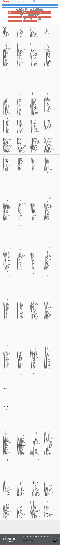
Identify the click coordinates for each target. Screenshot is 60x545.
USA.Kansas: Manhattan (33, 428)
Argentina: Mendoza (6, 505)
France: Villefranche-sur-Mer (21, 255)
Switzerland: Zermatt (47, 370)
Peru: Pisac (45, 510)
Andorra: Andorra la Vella (6, 165)
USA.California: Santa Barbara (21, 447)
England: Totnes (5, 374)
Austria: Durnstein (5, 169)
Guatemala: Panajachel (33, 138)
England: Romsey (5, 355)
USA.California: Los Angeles (20, 432)
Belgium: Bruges (5, 187)
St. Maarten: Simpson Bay (47, 148)
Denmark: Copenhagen (6, 267)
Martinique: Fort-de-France (34, 149)
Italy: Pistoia (32, 228)
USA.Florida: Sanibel (19, 487)
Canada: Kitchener (5, 418)
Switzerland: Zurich (46, 371)
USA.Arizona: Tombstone (6, 486)
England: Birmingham (6, 290)
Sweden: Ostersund (46, 350)
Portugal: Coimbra (46, 176)
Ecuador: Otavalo (32, 514)
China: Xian (4, 68)
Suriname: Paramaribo (47, 513)
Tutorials (29, 1)
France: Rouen (19, 238)
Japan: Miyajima (19, 89)
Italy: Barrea (32, 160)
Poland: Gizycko (32, 374)
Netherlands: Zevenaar (33, 351)
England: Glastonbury (6, 323)
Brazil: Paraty (18, 504)
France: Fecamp (19, 211)
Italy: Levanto (32, 197)
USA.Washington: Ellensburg (48, 479)
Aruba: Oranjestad (5, 140)
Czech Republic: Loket (6, 255)
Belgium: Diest (5, 189)
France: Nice (18, 230)
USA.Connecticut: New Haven (21, 471)
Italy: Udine (32, 265)
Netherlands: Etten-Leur (33, 332)
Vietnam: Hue (46, 105)
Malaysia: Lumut (32, 70)
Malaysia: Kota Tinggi (33, 62)
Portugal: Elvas (46, 178)
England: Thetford (5, 373)
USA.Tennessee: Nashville (47, 447)
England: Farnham (5, 322)
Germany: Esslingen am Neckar (21, 286)
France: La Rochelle (19, 215)
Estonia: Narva (19, 166)
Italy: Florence (32, 188)
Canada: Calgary (5, 409)
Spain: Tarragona (46, 334)
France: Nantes (19, 228)
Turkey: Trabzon (46, 395)
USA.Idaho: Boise (32, 411)
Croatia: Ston (5, 236)
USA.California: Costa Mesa (20, 415)
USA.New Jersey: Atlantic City (34, 476)
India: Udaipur (5, 103)
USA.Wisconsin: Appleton (47, 486)
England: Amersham (6, 284)
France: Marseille (19, 220)
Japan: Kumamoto (19, 84)
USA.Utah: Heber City (47, 459)
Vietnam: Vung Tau (46, 111)
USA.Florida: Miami (19, 480)
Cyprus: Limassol (5, 243)
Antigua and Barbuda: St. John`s (7, 139)
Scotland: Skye (46, 237)
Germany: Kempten (19, 296)
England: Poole (5, 348)
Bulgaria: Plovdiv (5, 212)
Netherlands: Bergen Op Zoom (34, 325)
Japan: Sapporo (19, 106)
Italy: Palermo (32, 220)
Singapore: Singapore (47, 51)
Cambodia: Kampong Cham (7, 46)
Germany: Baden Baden (20, 271)
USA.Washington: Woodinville (48, 484)
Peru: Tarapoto (46, 511)
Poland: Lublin (32, 379)
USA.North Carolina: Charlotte (34, 495)
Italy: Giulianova (32, 189)
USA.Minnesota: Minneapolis (34, 457)
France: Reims (19, 235)
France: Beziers (19, 187)
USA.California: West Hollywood (21, 456)
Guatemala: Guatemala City (20, 152)
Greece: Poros (19, 343)
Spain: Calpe (45, 272)
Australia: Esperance (19, 122)
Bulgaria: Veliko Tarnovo (6, 215)
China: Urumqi (5, 67)
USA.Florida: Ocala (19, 483)
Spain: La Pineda (46, 290)
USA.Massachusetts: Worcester (34, 446)
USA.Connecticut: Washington (21, 472)
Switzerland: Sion (46, 366)
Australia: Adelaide (5, 121)
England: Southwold (6, 364)
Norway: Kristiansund (33, 360)
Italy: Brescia (32, 167)
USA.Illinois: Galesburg (33, 416)
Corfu (7, 530)
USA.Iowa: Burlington (33, 423)
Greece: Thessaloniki (19, 347)
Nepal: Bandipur (32, 86)
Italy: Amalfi (18, 382)
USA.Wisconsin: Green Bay (47, 487)
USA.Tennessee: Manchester (48, 445)
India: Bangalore (5, 77)
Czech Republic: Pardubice (6, 258)
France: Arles (18, 181)
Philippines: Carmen (33, 104)
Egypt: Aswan (5, 30)
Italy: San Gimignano (33, 240)
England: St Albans (5, 366)
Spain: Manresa (46, 301)
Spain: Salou (45, 321)
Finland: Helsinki (19, 171)
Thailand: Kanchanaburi (47, 87)
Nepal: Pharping (32, 92)
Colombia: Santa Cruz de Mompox (35, 510)
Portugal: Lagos (46, 187)
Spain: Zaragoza (46, 345)
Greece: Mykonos (19, 336)
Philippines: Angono (33, 99)
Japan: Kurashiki (19, 85)
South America (11, 16)
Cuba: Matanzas (19, 139)
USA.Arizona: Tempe (6, 485)
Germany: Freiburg (19, 287)
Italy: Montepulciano (33, 212)
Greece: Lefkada (19, 335)
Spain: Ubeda (46, 339)
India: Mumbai (5, 94)
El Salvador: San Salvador (20, 147)
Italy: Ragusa (32, 232)
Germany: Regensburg (20, 313)
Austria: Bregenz (5, 168)
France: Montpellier (19, 225)
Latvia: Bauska (32, 277)
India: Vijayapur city (6, 105)
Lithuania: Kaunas (32, 295)
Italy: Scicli (31, 247)
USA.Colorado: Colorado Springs (21, 461)
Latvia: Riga (32, 288)
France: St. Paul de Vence (20, 243)
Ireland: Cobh (18, 361)
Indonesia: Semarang (19, 52)
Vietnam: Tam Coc (46, 109)
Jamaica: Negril (32, 148)
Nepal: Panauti (32, 90)
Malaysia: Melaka (32, 71)
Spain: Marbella (46, 302)
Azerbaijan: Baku (5, 181)
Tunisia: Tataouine (46, 29)
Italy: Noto (31, 214)
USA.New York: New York (33, 487)
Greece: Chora (19, 328)
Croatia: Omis (5, 225)
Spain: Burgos (46, 268)
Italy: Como (32, 181)
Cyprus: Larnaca (5, 242)
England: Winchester (19, 158)
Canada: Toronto (5, 431)
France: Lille (18, 217)
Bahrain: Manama (5, 390)
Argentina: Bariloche (6, 501)
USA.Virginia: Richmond (47, 472)
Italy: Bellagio (32, 162)
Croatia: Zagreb (5, 241)
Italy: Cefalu (32, 176)
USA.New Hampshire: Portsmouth (35, 474)
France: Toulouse (19, 246)
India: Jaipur (4, 85)
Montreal (31, 525)
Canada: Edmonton (5, 414)
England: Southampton (6, 363)
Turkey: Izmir (32, 402)
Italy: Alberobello (19, 380)
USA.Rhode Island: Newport (48, 432)
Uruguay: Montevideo (47, 515)
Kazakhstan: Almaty (33, 45)
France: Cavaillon (19, 200)
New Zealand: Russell (47, 121)
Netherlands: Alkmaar (33, 320)
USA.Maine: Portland (33, 437)
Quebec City (44, 524)
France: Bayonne (19, 185)
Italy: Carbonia (32, 170)
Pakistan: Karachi (32, 97)
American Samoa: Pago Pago (7, 120)
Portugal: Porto (46, 199)
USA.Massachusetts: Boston (34, 441)
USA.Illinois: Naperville (33, 417)
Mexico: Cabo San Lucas (6, 437)
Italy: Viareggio (32, 268)
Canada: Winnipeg (5, 435)
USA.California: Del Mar (20, 416)
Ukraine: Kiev (46, 372)
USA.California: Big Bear (20, 408)
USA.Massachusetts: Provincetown (35, 443)
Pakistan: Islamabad (33, 96)
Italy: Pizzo (31, 229)
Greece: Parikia (19, 340)
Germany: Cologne (19, 280)
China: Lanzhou (5, 57)
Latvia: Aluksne (32, 276)
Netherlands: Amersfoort (33, 321)
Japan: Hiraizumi (19, 70)
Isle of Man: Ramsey (19, 377)
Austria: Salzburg (5, 177)
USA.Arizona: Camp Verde (6, 480)
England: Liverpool (5, 331)
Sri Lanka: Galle (46, 71)
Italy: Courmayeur (32, 184)
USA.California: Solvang (20, 449)
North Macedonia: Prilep (33, 355)
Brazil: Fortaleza (5, 517)
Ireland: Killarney (19, 368)
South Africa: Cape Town (33, 33)
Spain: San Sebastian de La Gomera (49, 324)
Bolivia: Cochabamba (6, 507)
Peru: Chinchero (46, 505)
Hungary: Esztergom (19, 351)
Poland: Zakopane (46, 164)
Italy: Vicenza (32, 269)
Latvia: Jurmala (32, 283)
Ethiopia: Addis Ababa (6, 35)
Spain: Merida (46, 305)
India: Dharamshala (5, 81)
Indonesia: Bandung (6, 107)
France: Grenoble (19, 213)
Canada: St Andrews (6, 427)
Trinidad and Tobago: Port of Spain (49, 149)
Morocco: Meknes (32, 27)
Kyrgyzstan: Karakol (33, 48)
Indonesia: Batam (5, 108)
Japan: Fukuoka (19, 63)
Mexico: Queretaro (5, 457)
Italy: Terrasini (32, 257)
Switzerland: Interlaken (47, 361)
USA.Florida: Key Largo (20, 478)
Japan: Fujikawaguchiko (20, 62)
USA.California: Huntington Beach (21, 424)
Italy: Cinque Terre (32, 178)
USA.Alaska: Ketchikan (6, 477)
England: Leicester (5, 329)
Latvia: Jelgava (32, 282)
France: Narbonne (19, 229)
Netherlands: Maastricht (33, 340)
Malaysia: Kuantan (33, 66)
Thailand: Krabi (46, 92)
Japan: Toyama (19, 113)
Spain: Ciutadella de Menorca (48, 276)
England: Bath (5, 287)
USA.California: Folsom (20, 420)
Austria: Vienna (5, 178)
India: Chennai (5, 79)
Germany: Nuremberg (20, 309)
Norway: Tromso (32, 368)
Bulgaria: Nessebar (5, 211)
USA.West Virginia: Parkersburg (48, 485)
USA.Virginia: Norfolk (47, 471)
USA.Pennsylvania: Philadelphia (48, 430)
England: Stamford (5, 369)
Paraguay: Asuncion (47, 502)
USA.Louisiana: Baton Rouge (34, 433)
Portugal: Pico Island (47, 196)
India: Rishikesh (5, 99)
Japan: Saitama (19, 105)
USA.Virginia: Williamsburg (47, 474)
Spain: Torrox (46, 337)
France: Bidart (19, 188)
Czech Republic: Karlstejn (6, 251)
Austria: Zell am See (6, 180)
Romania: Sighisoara (47, 216)
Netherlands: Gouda (33, 334)
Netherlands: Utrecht (33, 343)
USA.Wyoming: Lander (47, 495)
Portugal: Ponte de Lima (47, 198)
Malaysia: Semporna (33, 78)
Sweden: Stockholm (47, 351)
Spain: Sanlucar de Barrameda (48, 326)
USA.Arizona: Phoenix (6, 484)
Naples (31, 526)
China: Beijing (5, 50)
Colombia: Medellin (33, 507)
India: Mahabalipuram (6, 93)
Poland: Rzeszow (32, 383)
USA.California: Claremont (20, 413)
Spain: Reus (45, 317)
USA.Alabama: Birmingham (6, 471)
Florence (19, 525)
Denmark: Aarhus (5, 265)
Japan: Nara (18, 96)
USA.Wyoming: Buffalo (47, 493)
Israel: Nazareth (5, 400)
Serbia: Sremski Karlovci (47, 242)
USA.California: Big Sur (20, 409)
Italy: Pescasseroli (32, 223)
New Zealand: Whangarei (47, 125)
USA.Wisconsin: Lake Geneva (48, 488)
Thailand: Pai (46, 93)
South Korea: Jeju (46, 59)
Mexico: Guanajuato (6, 441)
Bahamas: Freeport (5, 141)
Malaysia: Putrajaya (33, 77)
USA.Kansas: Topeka (33, 429)
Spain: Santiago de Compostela (48, 328)
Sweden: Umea (46, 352)
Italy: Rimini (32, 236)
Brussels (7, 527)
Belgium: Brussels (5, 188)
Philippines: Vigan (46, 49)
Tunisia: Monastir (46, 28)
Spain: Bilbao (46, 267)
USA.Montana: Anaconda (33, 464)
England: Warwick (5, 379)
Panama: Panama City (47, 142)
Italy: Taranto (32, 256)
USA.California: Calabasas (20, 410)
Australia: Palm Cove (33, 120)
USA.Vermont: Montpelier (47, 466)
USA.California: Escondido (20, 419)
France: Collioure (19, 205)
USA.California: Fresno (20, 421)
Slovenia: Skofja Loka (47, 255)
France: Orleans (19, 233)
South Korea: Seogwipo (47, 61)
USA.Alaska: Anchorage (6, 473)
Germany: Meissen (19, 303)
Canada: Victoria (5, 434)
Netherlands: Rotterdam (33, 342)
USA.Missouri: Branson (33, 461)
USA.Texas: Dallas (46, 450)
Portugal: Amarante (46, 168)
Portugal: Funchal (46, 184)
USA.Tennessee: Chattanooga (48, 441)
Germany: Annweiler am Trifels (21, 268)
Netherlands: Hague (33, 336)
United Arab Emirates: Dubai (48, 398)
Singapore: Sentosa (46, 50)
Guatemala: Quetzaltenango (34, 139)
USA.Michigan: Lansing (33, 452)
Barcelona (7, 525)
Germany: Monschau (19, 306)
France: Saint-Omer (19, 240)
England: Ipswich (5, 326)
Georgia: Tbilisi (19, 263)
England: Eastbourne (6, 317)
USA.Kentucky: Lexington (33, 431)
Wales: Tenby (46, 382)
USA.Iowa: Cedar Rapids (33, 423)
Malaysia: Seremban (33, 79)
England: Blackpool (5, 292)
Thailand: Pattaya (46, 94)
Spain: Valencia (46, 340)
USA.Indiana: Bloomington (34, 419)
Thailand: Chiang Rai (47, 85)
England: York (19, 164)
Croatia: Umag (5, 238)
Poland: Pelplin (32, 381)
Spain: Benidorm (46, 265)
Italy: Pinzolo (32, 226)
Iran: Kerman (5, 393)
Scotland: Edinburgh (47, 231)
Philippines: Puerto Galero (34, 112)
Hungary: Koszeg (19, 353)
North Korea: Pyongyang (33, 95)
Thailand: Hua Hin (46, 86)
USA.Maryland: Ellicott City (34, 440)
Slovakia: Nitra (46, 249)
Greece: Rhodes (19, 345)
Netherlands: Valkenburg (33, 344)
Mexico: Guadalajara (6, 440)
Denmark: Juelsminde (6, 274)
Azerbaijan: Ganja (5, 182)
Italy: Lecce (32, 196)
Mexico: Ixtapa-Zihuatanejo (7, 442)
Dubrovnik (19, 524)
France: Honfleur (19, 214)
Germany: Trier (19, 322)
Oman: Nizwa (18, 398)
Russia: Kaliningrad (46, 219)
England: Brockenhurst (6, 298)
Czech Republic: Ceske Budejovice (8, 247)
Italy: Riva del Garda (33, 237)
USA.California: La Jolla (20, 426)
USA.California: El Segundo (20, 417)
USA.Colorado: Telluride (20, 469)
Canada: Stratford (5, 429)
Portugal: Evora (46, 180)
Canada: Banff (5, 408)
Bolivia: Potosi (5, 510)
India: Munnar (5, 95)
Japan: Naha (18, 94)
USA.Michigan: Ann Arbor (33, 447)
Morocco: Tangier (32, 30)
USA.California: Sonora (20, 451)
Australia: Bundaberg (6, 128)
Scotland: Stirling (46, 238)
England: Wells (5, 381)
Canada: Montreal (5, 422)
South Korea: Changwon (47, 53)
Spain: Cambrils (46, 273)
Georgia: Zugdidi (19, 265)
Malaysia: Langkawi (33, 69)
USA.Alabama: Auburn (6, 470)
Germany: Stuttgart (19, 319)
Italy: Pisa (31, 227)
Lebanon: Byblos (19, 396)
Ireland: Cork (18, 362)
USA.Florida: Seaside (19, 489)
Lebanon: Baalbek (19, 394)
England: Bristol (5, 297)
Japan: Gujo (18, 64)
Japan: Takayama (19, 110)
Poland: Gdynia (32, 373)
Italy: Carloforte (32, 171)
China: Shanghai (5, 63)
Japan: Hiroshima (19, 72)
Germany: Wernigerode (20, 323)
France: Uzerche (19, 249)
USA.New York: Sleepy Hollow (34, 490)
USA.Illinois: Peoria (33, 418)
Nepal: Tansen (32, 94)
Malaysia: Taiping (32, 81)
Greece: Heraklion (19, 330)
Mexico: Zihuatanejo (6, 468)
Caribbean (41, 16)
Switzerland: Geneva (47, 359)
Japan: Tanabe (19, 111)
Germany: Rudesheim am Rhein (21, 316)
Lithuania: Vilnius (32, 302)
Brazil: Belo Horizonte (6, 514)
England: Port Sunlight (6, 349)
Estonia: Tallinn (19, 168)
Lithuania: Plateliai (33, 300)
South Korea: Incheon (47, 58)
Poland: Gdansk (32, 372)
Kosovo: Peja (32, 273)
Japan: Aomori (19, 56)
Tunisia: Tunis (46, 31)
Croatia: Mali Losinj (5, 223)
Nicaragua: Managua (33, 152)
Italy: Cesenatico (32, 177)
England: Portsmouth (6, 350)
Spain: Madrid (46, 298)
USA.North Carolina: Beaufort (34, 493)
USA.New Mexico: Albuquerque (34, 480)
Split (43, 526)
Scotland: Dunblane (47, 230)
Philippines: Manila (33, 111)
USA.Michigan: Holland (33, 451)
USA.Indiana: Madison (33, 421)
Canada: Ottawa (5, 423)
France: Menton (19, 221)
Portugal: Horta (46, 186)
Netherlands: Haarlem (33, 336)
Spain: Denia (46, 282)
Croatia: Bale (5, 216)
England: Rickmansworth (6, 353)
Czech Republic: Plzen (6, 259)
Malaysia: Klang (32, 59)
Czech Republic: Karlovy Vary (7, 250)
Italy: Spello (32, 253)
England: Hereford (5, 324)
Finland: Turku (19, 175)
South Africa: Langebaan (33, 35)
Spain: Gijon (45, 285)
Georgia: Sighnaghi (19, 262)
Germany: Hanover (19, 291)
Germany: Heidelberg (20, 292)
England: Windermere (20, 159)
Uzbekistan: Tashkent (47, 100)
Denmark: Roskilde (5, 278)
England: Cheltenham (6, 302)
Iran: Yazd (4, 395)
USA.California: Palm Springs (21, 437)
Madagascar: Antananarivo (20, 28)
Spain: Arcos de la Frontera (48, 259)
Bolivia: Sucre (5, 512)
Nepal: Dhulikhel (32, 88)
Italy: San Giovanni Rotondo (34, 241)
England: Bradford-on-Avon (7, 295)
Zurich (43, 531)
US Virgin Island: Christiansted (48, 151)
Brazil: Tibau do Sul (19, 510)
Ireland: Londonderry (19, 371)
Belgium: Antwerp (5, 185)
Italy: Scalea (32, 246)
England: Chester (5, 303)
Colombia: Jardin (32, 504)
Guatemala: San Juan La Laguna (34, 140)
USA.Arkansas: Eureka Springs (7, 489)
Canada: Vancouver (5, 433)
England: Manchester (6, 337)
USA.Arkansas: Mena (6, 491)
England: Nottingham (6, 344)
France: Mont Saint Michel (20, 224)
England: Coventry (5, 309)
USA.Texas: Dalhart (46, 449)
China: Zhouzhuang (6, 71)
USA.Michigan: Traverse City (34, 455)
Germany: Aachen (19, 266)
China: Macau (5, 59)
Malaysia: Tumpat (32, 82)
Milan (31, 524)
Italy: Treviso (32, 262)
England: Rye (5, 356)
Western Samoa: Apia (47, 129)
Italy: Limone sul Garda (33, 198)
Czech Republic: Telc (6, 262)
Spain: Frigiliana (46, 283)
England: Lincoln (5, 330)
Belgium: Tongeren (5, 202)
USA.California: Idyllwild (20, 425)
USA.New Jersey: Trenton (33, 479)
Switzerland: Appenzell (47, 355)
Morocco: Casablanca (20, 31)
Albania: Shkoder (5, 162)
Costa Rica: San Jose (6, 150)
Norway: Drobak (32, 359)
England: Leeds (5, 328)
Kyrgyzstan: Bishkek (33, 47)
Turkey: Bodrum (32, 394)
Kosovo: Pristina (32, 274)
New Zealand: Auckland (33, 126)
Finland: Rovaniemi (19, 173)
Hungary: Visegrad (19, 357)
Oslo (31, 528)
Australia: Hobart (19, 127)
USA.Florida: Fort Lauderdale (21, 475)
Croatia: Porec (5, 228)
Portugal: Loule (46, 190)
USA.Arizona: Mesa (5, 482)
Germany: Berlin (19, 274)
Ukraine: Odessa (46, 374)
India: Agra (4, 73)
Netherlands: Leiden (33, 339)
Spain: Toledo (46, 335)
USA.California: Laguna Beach (21, 428)
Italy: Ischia (32, 193)
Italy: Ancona (18, 383)
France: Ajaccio (19, 177)
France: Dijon (18, 208)
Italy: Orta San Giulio (33, 215)
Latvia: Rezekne (32, 287)
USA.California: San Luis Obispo (21, 445)
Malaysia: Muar (32, 74)
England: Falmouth (5, 321)
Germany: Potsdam (19, 311)
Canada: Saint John (5, 425)
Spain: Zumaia (46, 346)
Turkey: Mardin (46, 392)
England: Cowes (5, 310)
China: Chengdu (5, 52)
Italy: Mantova (32, 204)
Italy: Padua (32, 219)
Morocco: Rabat (32, 28)
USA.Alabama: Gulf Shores (6, 472)
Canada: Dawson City (6, 413)
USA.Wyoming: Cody (47, 494)
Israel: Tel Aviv (5, 401)
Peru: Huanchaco (46, 507)
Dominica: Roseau (19, 144)
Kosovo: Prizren (32, 275)
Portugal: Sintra (46, 202)
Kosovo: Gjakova (32, 272)
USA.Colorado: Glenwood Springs (21, 464)
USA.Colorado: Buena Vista (20, 460)
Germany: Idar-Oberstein (20, 293)
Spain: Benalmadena (47, 264)
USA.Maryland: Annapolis (33, 438)
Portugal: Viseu (46, 209)
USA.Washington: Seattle (47, 480)
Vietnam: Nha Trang (47, 106)
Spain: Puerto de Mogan (47, 315)
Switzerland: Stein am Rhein (48, 368)
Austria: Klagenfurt (5, 174)
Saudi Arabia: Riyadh (33, 390)
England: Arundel (5, 286)
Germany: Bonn (19, 277)
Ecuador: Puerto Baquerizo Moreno (35, 516)
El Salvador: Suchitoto (20, 148)
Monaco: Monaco (32, 312)
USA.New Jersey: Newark (33, 478)
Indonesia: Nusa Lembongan (21, 49)
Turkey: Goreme (32, 400)
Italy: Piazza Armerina (33, 224)
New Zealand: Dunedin (33, 128)
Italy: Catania (32, 174)
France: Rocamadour (19, 237)
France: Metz (18, 222)
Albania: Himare (5, 160)
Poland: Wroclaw (46, 162)
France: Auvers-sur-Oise (20, 182)
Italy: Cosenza (32, 183)
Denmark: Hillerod (5, 272)
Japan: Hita (18, 73)
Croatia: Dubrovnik (5, 218)
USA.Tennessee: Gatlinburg (48, 442)
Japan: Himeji (18, 69)
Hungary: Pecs (19, 354)
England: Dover (5, 315)
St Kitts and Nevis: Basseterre (48, 145)
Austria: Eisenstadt (5, 170)
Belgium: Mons (5, 196)
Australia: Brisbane (5, 124)
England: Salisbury (5, 357)
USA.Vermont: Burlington (47, 465)
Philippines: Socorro (47, 44)
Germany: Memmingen (20, 304)
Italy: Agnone (18, 378)
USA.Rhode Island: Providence (48, 433)
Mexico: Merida (5, 446)
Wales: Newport (46, 379)
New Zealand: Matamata (33, 130)
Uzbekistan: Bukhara (47, 97)
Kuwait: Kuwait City (19, 393)
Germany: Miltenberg (20, 305)
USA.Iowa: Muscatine (33, 426)
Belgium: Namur (5, 197)
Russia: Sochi (46, 221)
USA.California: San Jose (20, 443)
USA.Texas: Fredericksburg (47, 453)
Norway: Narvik (32, 363)
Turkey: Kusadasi (46, 391)
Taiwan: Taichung (46, 78)
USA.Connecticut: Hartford (20, 470)
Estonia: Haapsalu (19, 165)
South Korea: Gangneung (47, 55)
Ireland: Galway (19, 366)
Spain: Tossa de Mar (47, 338)
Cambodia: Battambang (6, 44)
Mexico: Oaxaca (5, 450)
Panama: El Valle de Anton (47, 141)
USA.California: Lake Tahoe (20, 429)
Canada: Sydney (5, 430)
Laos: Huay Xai (32, 49)
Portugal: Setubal (46, 201)
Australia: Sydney (32, 122)
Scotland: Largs (46, 236)
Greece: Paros (18, 341)
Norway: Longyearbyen (33, 362)
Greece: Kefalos (19, 333)
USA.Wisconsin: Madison (47, 489)
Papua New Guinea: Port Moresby (49, 126)
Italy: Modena (32, 209)
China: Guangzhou (5, 54)
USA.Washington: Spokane (47, 481)
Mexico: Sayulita (5, 463)
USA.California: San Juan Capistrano (22, 444)
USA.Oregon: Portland (47, 426)
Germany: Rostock (19, 314)
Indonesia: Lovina (19, 45)
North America (41, 12)
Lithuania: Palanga (33, 299)
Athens (7, 525)
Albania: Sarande (5, 161)
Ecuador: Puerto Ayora (33, 515)
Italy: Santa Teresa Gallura (34, 243)
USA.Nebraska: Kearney (33, 468)
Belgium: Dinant (5, 190)
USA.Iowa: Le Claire (33, 425)
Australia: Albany (5, 122)
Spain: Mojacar (46, 306)
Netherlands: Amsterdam (33, 322)
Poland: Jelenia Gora (33, 375)
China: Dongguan (5, 53)
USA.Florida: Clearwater (20, 474)
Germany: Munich (19, 307)
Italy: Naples (32, 213)
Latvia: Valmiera (32, 290)
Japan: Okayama (19, 101)
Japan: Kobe (18, 83)
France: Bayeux (19, 184)
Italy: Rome (31, 238)
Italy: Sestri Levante (33, 249)
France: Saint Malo (19, 238)
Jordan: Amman (5, 402)
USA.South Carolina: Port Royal (48, 439)
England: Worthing (19, 163)
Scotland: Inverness (46, 234)
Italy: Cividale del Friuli (33, 179)
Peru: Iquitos (46, 508)
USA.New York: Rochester (33, 488)
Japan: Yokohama (32, 43)
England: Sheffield (5, 360)
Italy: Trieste (32, 263)
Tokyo (43, 528)
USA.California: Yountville (20, 457)
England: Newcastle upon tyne (7, 342)
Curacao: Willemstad (19, 143)
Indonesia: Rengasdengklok (20, 51)
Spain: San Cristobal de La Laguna (49, 322)
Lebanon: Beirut (19, 395)
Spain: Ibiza (45, 288)
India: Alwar (4, 75)
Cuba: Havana (19, 138)
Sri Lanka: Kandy (46, 72)
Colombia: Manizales (33, 506)
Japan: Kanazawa (19, 80)
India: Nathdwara (5, 97)
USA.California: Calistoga (20, 411)
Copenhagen (8, 529)
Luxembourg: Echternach (33, 303)
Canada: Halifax (5, 415)
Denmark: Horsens (5, 273)
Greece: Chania (19, 327)
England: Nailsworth (6, 341)
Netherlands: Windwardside (34, 349)
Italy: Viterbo (32, 270)
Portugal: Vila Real (46, 208)
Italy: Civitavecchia (33, 180)
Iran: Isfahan (4, 391)
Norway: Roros (32, 365)
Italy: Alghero (18, 381)
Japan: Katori (18, 81)
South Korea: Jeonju (47, 60)
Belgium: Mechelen (5, 195)
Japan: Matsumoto (19, 87)
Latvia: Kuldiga (32, 284)
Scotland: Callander (46, 229)
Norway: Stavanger (33, 366)
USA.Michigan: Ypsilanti (33, 456)
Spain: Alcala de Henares (47, 256)
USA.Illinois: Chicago (33, 415)
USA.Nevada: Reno (32, 472)
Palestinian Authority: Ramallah (21, 401)
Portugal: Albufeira (46, 166)
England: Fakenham (6, 320)
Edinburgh (19, 525)
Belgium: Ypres (5, 204)
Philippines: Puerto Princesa (34, 113)
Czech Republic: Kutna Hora (7, 252)
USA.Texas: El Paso (46, 451)
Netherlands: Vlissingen (33, 347)
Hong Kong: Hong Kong (6, 72)
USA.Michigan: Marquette (34, 453)
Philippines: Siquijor (47, 43)
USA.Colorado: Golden (20, 465)
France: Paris (18, 234)
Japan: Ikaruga (19, 75)
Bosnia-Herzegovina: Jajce (6, 205)
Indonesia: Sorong (19, 53)
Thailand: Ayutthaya (47, 83)
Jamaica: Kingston (32, 146)
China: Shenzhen (5, 64)
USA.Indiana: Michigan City (34, 422)
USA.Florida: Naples (19, 482)
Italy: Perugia (32, 222)
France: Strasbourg (19, 244)
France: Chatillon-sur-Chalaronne (21, 203)
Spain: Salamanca (46, 320)
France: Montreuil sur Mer (20, 226)
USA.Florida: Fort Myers (20, 476)
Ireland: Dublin (19, 365)
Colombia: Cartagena (33, 502)
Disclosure (48, 536)
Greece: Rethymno (19, 344)
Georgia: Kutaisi (19, 261)
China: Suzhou (5, 65)
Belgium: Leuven (5, 192)
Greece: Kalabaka (19, 332)
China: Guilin (5, 55)
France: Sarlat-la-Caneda (20, 241)
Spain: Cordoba (46, 278)
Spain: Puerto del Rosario (47, 316)
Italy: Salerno (32, 239)
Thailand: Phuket (46, 95)
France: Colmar (19, 206)
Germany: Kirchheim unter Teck (21, 298)
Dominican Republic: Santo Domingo (22, 146)
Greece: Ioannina (19, 331)
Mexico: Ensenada (5, 439)
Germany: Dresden (19, 281)
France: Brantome (19, 193)
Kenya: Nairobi (19, 27)
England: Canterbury (6, 301)
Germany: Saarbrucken (20, 317)
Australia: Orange (19, 132)
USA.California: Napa (19, 434)
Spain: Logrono (46, 295)
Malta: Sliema (32, 307)
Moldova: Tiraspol (32, 311)
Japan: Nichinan (19, 98)
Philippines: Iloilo (32, 109)
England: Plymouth (5, 347)
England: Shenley (5, 361)
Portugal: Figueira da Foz (47, 183)
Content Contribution (26, 537)
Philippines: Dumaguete (33, 107)
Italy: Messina (32, 207)
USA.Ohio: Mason (46, 418)
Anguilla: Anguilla (5, 138)
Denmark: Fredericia (6, 270)
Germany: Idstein (19, 294)
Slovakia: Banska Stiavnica (47, 247)
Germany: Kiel (19, 297)
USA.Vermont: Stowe (47, 467)
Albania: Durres (5, 158)
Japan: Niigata (19, 99)
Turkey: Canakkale (32, 396)
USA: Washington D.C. (6, 469)
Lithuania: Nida (32, 298)
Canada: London (5, 420)
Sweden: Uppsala (46, 353)
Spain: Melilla (46, 304)
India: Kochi (4, 88)
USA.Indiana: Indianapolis (33, 420)
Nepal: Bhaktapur (32, 87)
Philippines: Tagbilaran (47, 47)
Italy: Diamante (32, 185)
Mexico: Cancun (5, 438)
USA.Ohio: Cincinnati (47, 414)
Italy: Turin (31, 264)
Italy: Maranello (32, 205)
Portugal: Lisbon (46, 189)
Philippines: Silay (46, 42)
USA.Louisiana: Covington (34, 434)
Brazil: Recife (18, 505)
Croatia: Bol (4, 217)
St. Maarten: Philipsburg (47, 147)
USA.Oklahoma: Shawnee (47, 421)
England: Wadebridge (6, 376)
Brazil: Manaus (19, 501)
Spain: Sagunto (46, 319)
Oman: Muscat (19, 397)
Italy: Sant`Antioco (33, 244)
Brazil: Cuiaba (5, 515)
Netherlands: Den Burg (33, 329)
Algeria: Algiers (5, 27)
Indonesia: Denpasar (6, 112)
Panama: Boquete (46, 139)
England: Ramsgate (5, 351)
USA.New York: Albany (33, 484)
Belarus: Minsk (5, 184)
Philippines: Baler (32, 101)
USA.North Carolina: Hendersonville (49, 409)
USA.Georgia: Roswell (20, 495)
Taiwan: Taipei (46, 80)
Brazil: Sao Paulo (19, 509)
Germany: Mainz (19, 302)
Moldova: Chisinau (33, 310)
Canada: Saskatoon (5, 426)
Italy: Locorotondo (33, 201)
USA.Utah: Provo (46, 463)
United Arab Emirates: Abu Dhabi (48, 396)
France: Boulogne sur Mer (20, 192)
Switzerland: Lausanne (47, 362)
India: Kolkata (5, 89)
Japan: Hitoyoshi (19, 74)
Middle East (26, 16)
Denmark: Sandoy (5, 279)
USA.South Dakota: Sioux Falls (48, 440)
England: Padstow (5, 346)
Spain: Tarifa (45, 333)
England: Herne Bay (5, 325)
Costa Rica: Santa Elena (6, 151)
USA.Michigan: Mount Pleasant (34, 454)
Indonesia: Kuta (19, 42)
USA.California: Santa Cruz (20, 448)
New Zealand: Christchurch (34, 127)
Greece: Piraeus (19, 342)
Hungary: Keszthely (19, 352)
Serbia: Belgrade (46, 238)
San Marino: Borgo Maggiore (48, 226)
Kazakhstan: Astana (33, 46)
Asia (25, 12)
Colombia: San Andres (33, 509)
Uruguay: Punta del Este (47, 516)
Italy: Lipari (31, 199)
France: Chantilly (19, 202)
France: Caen (18, 194)
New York (31, 527)
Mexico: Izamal (5, 443)
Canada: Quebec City (6, 424)
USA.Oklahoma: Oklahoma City (48, 420)
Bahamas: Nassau (5, 142)
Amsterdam (7, 524)
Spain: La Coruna (46, 289)
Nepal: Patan (32, 91)
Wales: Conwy (46, 378)
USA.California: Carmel (20, 412)
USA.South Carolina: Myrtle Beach (48, 438)
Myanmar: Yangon (32, 85)
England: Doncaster (6, 314)
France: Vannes (19, 251)
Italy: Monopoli (32, 210)
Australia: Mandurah (19, 129)
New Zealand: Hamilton (33, 129)
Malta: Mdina (32, 306)
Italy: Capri (31, 169)
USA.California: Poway (20, 439)
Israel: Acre (4, 396)
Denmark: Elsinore (5, 269)
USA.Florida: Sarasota (20, 488)
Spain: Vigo (45, 341)
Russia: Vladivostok (46, 223)
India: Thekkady (5, 102)
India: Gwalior (5, 83)
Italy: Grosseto (32, 190)
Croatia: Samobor (5, 233)
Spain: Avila (45, 260)
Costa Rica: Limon (5, 148)
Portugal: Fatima (46, 182)
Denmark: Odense (5, 277)
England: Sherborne (5, 362)
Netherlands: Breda (33, 326)
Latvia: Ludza (32, 286)
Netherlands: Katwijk (33, 338)
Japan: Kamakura (19, 79)
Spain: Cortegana (46, 280)
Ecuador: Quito (46, 501)
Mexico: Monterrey (5, 448)
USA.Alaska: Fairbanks (6, 474)
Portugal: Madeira (46, 191)
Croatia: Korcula (5, 221)
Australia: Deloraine (19, 121)
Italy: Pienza (32, 225)
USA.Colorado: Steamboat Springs (21, 468)
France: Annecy (19, 179)
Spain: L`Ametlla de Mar (47, 297)
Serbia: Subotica (46, 243)
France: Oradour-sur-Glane (20, 232)
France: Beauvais (19, 186)
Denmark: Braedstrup (6, 266)
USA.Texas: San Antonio (47, 457)
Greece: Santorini (19, 346)
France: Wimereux (19, 257)
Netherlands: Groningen (33, 335)
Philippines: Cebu (32, 105)
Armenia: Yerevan (5, 167)
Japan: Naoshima (19, 95)
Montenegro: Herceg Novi (34, 316)
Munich (31, 525)
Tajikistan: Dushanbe (47, 82)
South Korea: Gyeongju (47, 57)
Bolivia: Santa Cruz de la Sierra (7, 511)
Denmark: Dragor (5, 268)
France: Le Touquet (19, 216)
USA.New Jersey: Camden (33, 477)
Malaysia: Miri (32, 73)
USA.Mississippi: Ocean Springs (34, 459)
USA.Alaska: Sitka (5, 478)
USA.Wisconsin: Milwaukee (48, 490)
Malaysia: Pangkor (32, 75)
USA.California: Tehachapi (20, 453)
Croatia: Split (5, 235)
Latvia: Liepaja (32, 285)
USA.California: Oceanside (20, 435)
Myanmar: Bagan (32, 83)
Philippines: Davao (33, 106)
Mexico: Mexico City (6, 447)
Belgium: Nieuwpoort (6, 198)
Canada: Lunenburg (6, 421)
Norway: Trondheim (33, 369)
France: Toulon (19, 245)
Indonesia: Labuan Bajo (20, 44)
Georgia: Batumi (19, 258)
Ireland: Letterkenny (19, 369)
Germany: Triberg (19, 321)
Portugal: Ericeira (46, 179)
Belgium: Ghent (5, 191)
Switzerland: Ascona (47, 356)
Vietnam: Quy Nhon (47, 107)
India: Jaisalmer (5, 86)
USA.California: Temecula (20, 454)
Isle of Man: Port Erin (19, 376)
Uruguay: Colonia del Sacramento (48, 514)
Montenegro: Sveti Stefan (34, 319)
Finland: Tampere (19, 174)
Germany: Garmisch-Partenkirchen (21, 288)
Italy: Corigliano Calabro (33, 182)
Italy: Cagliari (32, 168)
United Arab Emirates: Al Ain (48, 397)
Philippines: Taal (46, 46)
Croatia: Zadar (5, 240)
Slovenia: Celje (46, 251)
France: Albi (18, 178)
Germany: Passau (19, 310)
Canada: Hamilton (5, 416)
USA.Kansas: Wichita (33, 430)
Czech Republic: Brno (6, 246)
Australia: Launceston (20, 128)
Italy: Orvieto (32, 216)
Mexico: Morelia (5, 449)
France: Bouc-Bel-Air (19, 191)
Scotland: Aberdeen (47, 228)
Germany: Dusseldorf (20, 283)
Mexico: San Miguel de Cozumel (7, 460)
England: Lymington (6, 335)
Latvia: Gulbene (32, 280)
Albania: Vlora (5, 164)
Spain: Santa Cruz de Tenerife (48, 327)
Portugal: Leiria (46, 188)
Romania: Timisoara (46, 218)
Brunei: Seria (4, 43)
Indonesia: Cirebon (5, 111)
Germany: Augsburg (19, 269)
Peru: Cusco (45, 506)
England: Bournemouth (6, 294)
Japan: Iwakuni (19, 77)
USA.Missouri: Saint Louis (33, 463)
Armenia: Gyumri (5, 166)
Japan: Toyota (19, 114)
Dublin (7, 531)
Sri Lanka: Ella (46, 70)
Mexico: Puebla (5, 454)
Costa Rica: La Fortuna (6, 147)
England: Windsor (19, 160)
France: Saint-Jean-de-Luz (20, 239)
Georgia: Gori (18, 260)
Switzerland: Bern (46, 358)
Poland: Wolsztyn (46, 161)
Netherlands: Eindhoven (33, 331)
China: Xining (5, 69)
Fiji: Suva (31, 124)
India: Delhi (4, 80)
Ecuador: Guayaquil (33, 513)
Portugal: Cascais (46, 175)
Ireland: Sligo (18, 372)
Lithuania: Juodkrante (33, 294)
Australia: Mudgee (19, 131)
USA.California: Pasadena (20, 438)
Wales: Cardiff (46, 377)
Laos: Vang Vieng (32, 51)
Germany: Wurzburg (19, 324)
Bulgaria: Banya (5, 209)
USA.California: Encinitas (20, 418)
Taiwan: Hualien (46, 75)
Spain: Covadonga (46, 281)
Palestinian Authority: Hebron (21, 400)
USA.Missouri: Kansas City (34, 462)
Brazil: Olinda (18, 502)
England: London (5, 332)
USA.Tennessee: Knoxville (47, 443)
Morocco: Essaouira (19, 34)
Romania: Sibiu (46, 215)
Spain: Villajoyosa (46, 342)
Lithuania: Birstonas (33, 293)
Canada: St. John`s (5, 428)
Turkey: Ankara (32, 392)
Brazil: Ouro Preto (19, 503)
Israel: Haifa (4, 397)
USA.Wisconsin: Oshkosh (47, 491)
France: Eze (18, 210)
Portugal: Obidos (46, 194)
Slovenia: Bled (46, 250)
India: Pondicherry (5, 98)
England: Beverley (5, 289)
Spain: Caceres (46, 269)
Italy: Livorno (32, 200)
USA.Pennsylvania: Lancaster (48, 429)
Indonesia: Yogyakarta (20, 55)
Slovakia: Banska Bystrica (47, 246)
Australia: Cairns (5, 130)
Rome (43, 525)
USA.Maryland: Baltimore (33, 439)
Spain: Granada (46, 287)
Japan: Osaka (18, 102)
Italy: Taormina (32, 255)
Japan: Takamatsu (19, 109)
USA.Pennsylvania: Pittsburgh (48, 431)
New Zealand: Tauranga (47, 122)
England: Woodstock (20, 162)
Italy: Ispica (32, 194)
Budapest (7, 528)
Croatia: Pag (4, 227)
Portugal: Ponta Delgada (47, 197)
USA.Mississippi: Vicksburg (34, 460)
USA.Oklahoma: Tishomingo (48, 422)
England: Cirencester (6, 307)
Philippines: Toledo (46, 48)
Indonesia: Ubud (19, 54)
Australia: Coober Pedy (6, 132)
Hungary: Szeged (19, 356)
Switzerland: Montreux (47, 365)
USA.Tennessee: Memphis (47, 446)
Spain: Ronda (46, 318)
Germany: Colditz (19, 279)
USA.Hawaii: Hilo (32, 409)
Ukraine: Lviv (46, 373)
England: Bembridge (6, 288)
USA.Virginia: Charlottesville (48, 469)
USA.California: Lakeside (20, 430)
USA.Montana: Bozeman (33, 466)
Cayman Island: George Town (7, 146)
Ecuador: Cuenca (32, 512)
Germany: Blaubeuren (20, 276)
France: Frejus (19, 212)
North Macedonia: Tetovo (34, 357)
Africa (10, 20)
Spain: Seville (46, 331)
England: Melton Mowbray (7, 339)
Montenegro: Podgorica (33, 318)
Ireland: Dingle (19, 363)
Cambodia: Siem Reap (6, 49)
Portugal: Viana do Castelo (48, 205)
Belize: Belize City (5, 144)
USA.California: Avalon (6, 493)
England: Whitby (5, 383)
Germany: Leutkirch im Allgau (21, 301)
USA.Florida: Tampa (19, 491)
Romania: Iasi (46, 213)
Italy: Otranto (32, 218)
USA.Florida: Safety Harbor (20, 485)
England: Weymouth (6, 382)
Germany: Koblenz (19, 299)
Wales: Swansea (46, 381)
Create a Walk (35, 536)
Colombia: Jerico (32, 505)
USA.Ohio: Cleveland (47, 415)
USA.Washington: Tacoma (47, 482)
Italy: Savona (32, 245)
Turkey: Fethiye (32, 399)
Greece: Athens (19, 326)
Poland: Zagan (46, 163)
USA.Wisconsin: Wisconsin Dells (48, 492)
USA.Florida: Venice (19, 492)
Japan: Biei (18, 61)
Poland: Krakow (32, 377)
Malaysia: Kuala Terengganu (34, 65)
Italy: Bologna (32, 164)
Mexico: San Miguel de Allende (7, 459)
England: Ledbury (5, 327)
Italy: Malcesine (32, 203)
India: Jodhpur (5, 87)
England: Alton (5, 283)
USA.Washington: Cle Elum (48, 477)
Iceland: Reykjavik (19, 358)
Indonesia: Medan (19, 48)
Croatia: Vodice (5, 239)
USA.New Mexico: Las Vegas (34, 481)
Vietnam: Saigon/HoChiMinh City (48, 108)
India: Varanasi (5, 104)
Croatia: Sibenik (5, 234)
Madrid (19, 531)
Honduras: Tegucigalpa (33, 145)
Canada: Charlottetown (6, 410)
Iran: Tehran (4, 394)
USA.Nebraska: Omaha (33, 470)
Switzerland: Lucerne (47, 364)
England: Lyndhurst (5, 336)
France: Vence (19, 252)
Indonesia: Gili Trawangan (6, 113)
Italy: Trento (32, 261)
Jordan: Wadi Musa (19, 392)
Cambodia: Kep (5, 47)
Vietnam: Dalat (46, 101)
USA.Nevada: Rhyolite (33, 473)
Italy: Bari (31, 159)
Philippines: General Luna (33, 108)
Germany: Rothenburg (20, 315)
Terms (44, 536)
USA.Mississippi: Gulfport (33, 458)
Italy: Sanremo (32, 242)
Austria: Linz (4, 175)
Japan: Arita (18, 57)
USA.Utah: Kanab (46, 460)
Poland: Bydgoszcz (33, 371)
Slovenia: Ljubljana (46, 253)
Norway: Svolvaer (32, 367)
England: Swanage (5, 371)
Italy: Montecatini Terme (33, 211)
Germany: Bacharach (19, 270)
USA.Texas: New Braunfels (47, 456)
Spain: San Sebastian (47, 323)
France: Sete (18, 242)
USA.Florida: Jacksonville (20, 477)
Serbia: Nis (45, 239)
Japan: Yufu (32, 44)
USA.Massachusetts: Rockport (34, 444)
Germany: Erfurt (19, 284)
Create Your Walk (24, 1)
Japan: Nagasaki (19, 92)
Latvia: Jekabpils (32, 281)
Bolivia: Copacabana (6, 508)
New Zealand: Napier (33, 132)
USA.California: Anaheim (6, 492)
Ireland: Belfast (19, 360)
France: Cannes (19, 197)
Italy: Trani (31, 259)
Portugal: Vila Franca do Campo (48, 206)
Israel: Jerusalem (5, 398)
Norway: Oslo (32, 364)
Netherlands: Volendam (33, 348)
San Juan (43, 525)
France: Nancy (19, 227)
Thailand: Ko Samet (46, 90)
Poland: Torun (46, 159)
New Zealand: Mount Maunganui (35, 131)
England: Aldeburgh (6, 282)
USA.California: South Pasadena (21, 452)
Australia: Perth (32, 121)
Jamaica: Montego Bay (33, 147)
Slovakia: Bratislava (46, 248)
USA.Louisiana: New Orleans (34, 435)
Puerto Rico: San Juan (47, 144)
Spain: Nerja (45, 308)
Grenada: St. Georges (20, 149)
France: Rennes (19, 236)
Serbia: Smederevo (46, 241)
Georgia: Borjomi (19, 259)
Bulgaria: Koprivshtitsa (6, 210)
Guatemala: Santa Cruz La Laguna (35, 143)
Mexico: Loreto (5, 444)
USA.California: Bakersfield (6, 494)
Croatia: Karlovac (5, 220)
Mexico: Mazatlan (5, 445)
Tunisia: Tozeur (46, 30)
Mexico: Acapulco (5, 436)
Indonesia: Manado (19, 46)
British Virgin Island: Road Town (7, 145)
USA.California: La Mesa (20, 427)
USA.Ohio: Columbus (47, 416)
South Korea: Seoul (46, 62)
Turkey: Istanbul (32, 401)
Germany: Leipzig (19, 300)
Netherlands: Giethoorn (33, 333)
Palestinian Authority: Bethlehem (21, 399)
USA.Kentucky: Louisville (33, 432)
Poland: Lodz (32, 378)
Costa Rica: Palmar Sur (6, 149)
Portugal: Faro (46, 181)
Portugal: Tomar (46, 204)
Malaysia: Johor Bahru (33, 57)
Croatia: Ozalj (5, 226)
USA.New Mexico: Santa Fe (34, 482)
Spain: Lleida (46, 293)
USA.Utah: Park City (46, 462)
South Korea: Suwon (47, 64)
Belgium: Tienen (5, 201)
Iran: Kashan (4, 392)
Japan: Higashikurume (20, 68)
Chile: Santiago (19, 515)
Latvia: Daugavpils (33, 279)
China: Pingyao (5, 61)
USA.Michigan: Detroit (33, 448)
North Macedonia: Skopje (33, 356)
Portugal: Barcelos (46, 171)
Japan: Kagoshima (19, 78)
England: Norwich (5, 343)
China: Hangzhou (5, 56)
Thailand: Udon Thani (47, 96)
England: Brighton (5, 296)
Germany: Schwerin (19, 318)
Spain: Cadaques (46, 270)
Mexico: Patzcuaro (5, 451)
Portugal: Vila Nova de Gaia (48, 207)
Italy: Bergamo (32, 163)
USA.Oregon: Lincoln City (47, 425)
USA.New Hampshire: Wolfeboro (34, 475)
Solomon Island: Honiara (47, 127)
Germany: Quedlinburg (20, 312)
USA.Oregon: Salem (46, 427)
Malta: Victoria (32, 309)
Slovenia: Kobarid (46, 252)
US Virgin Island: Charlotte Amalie (48, 150)
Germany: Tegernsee (19, 320)
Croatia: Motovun (5, 224)
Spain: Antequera (46, 258)
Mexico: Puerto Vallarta (6, 456)
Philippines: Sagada (33, 114)
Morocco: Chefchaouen (20, 32)
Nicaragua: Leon (32, 151)
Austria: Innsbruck (5, 173)
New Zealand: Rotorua (47, 120)
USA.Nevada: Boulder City (34, 471)
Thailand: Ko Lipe (46, 89)
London (19, 530)
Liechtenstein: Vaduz (33, 291)
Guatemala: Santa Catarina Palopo (35, 142)
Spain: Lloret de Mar (47, 294)
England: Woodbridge (20, 161)
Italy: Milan (31, 208)
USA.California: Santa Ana (20, 446)
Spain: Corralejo (46, 279)
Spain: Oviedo (46, 310)
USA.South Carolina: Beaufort (48, 434)
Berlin (7, 526)
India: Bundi (4, 78)
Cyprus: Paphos (5, 245)
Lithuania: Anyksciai (33, 292)
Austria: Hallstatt (5, 172)
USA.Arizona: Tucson (6, 487)
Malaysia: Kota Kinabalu (33, 61)
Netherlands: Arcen (33, 323)
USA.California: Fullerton (20, 422)
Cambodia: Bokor (5, 45)
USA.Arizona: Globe (5, 481)
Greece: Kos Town (19, 334)
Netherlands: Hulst (33, 337)
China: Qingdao (5, 62)
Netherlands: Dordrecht (33, 330)
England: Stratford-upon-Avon (7, 370)
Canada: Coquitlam (5, 412)
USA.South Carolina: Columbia (48, 436)
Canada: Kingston (5, 417)
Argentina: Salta (5, 506)
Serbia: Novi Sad (46, 240)
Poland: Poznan (32, 382)
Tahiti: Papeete (46, 128)
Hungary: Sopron (19, 355)
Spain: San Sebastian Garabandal (48, 325)
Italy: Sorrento (32, 252)
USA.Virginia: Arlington (47, 468)
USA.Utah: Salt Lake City (47, 464)
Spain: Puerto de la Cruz (47, 314)
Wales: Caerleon (46, 376)
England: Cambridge (6, 300)
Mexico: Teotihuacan (6, 464)
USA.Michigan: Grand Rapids (34, 450)
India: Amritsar (5, 76)
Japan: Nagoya (19, 93)
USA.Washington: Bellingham (48, 476)
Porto (31, 530)
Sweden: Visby (46, 354)
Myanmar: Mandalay (33, 84)
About (23, 536)
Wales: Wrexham (46, 383)
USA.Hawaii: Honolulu (33, 410)
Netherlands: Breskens (33, 327)
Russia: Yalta (46, 224)
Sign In (34, 1)
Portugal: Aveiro (46, 170)
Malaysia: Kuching (32, 67)
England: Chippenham (6, 305)
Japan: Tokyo (18, 112)
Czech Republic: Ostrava (6, 257)
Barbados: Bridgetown (6, 143)
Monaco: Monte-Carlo (33, 313)
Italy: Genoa (32, 188)
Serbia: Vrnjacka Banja (47, 244)
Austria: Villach (5, 179)
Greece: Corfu (18, 329)
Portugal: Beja (46, 172)
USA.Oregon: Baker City (47, 424)
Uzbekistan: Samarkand (47, 99)
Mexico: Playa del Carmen (6, 452)
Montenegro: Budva (33, 314)
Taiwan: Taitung (46, 81)
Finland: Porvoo (19, 172)
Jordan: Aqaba (19, 390)
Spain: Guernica (46, 287)
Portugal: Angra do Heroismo (48, 169)
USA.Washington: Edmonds (48, 478)
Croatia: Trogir (5, 237)
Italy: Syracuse (32, 254)
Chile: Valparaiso (19, 516)
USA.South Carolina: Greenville (48, 437)
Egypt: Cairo (4, 31)
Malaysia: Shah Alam (33, 80)
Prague (31, 531)
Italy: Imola (31, 192)
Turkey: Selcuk (46, 394)
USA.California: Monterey (20, 433)
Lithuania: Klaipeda (33, 297)
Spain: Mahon (46, 299)
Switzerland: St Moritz (47, 367)
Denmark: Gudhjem (5, 271)
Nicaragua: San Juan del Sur (48, 138)
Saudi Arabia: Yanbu (33, 391)
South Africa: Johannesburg (34, 34)
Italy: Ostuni (32, 217)
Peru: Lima (45, 509)
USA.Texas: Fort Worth (47, 452)
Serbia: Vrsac (46, 245)
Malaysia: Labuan (32, 68)
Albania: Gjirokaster (6, 159)
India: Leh (4, 90)
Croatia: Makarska (5, 222)
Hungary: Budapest (19, 349)
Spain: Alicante (46, 257)
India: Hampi (5, 83)
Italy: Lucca (32, 202)
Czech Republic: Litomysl (6, 254)
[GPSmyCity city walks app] (7, 1)
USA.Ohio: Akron (46, 413)
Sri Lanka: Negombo (47, 73)
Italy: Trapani (32, 260)
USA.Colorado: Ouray (19, 466)
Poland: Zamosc (46, 165)
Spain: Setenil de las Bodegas (48, 330)
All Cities (19, 1)
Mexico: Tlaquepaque (6, 466)
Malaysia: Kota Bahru (33, 60)
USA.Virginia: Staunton (47, 472)
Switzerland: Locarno (47, 363)
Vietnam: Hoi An (46, 104)
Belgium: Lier (5, 194)
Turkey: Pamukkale (46, 393)
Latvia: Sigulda (32, 289)
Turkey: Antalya (32, 393)
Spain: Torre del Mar (47, 336)
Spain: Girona (46, 286)
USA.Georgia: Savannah (33, 408)
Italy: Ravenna (32, 234)
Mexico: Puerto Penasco (6, 455)
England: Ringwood (6, 354)
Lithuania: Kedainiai (33, 296)
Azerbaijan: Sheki (5, 183)
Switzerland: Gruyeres (47, 360)
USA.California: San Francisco (21, 442)
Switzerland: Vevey (46, 369)
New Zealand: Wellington (47, 124)
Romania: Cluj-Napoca (47, 212)
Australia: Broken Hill (6, 125)
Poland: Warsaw (46, 160)
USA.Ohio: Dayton (46, 417)
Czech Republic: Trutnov (6, 264)
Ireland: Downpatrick (20, 364)
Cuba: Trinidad (19, 141)
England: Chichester (6, 304)
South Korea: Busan (46, 52)
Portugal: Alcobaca (46, 167)
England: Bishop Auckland (6, 291)
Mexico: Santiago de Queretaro (7, 462)
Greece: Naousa (19, 337)
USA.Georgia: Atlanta (20, 494)
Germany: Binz (19, 275)
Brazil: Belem (5, 513)
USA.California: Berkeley (6, 495)
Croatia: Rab (4, 230)
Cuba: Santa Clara (19, 140)
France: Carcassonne (19, 198)
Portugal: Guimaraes (47, 185)
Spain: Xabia (45, 344)
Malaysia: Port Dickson (33, 76)
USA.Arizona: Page (5, 483)
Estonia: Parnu (19, 167)
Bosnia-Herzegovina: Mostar (7, 206)
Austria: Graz (5, 171)
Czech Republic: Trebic (6, 263)
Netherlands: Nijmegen (33, 341)
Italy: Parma (32, 221)
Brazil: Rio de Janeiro (19, 506)
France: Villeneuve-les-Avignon (21, 256)
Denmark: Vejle (5, 280)
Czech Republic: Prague (6, 260)
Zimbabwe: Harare (46, 33)
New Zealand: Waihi (47, 123)
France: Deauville (19, 207)
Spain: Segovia (46, 329)
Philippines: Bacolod (33, 100)
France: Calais (19, 196)
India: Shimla (5, 101)
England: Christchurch (6, 306)
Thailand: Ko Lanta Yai (47, 88)
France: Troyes (19, 248)
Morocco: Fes (18, 35)
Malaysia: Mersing (32, 72)
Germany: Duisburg (19, 282)
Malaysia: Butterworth (33, 53)
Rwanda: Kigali (32, 31)
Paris (31, 529)
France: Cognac (19, 204)
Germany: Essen (19, 285)
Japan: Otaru (18, 103)
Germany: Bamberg (19, 272)
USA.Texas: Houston (47, 455)
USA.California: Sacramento (20, 440)
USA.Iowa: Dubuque (33, 424)
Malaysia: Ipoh (32, 56)
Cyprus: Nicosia (5, 244)
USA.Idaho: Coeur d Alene (33, 412)
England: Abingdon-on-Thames (7, 281)
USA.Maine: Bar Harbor (33, 436)
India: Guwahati (5, 82)
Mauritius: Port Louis (20, 30)
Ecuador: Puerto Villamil (33, 517)
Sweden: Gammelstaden (47, 347)
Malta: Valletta (32, 308)
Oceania (25, 20)
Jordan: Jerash (19, 391)
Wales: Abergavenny (47, 375)
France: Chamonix (19, 201)
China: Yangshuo (5, 70)
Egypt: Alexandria (5, 29)
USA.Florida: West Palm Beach (21, 493)
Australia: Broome (5, 126)
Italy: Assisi (31, 158)
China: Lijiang (5, 58)
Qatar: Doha (18, 402)
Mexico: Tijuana (5, 465)
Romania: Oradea (46, 214)
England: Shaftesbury (6, 359)
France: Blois (18, 189)
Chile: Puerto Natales (20, 512)
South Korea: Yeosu (46, 66)
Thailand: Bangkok (46, 83)
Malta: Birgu (32, 305)
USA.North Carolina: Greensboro (48, 408)
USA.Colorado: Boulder (20, 459)
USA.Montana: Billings (33, 465)
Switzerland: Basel (46, 357)
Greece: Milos (18, 336)
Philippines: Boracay (33, 103)
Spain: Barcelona (46, 263)
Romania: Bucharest (47, 211)
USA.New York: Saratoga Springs (34, 489)
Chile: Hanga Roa (19, 511)
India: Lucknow (5, 91)
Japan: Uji (31, 42)
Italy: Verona (32, 267)
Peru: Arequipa (46, 504)
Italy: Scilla (31, 248)
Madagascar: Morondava (20, 29)
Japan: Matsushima (19, 88)
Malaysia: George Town (33, 55)
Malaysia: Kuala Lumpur (33, 64)
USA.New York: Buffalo (33, 485)
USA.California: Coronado (20, 414)
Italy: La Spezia (32, 195)
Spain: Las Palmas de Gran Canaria (49, 292)
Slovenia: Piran (46, 254)
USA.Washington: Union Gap (48, 483)
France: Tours (18, 247)
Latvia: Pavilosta (32, 287)
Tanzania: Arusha (46, 27)
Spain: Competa (46, 277)
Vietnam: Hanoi (46, 103)
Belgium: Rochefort (5, 200)
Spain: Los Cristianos (47, 296)
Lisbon (19, 529)
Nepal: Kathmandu (33, 89)
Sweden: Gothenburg (47, 348)
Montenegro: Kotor (33, 317)
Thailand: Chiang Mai (47, 84)
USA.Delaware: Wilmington (20, 472)
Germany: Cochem (19, 278)
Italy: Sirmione (32, 251)
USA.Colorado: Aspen (20, 458)
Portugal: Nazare (46, 193)
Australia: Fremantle (19, 123)
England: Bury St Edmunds (6, 299)
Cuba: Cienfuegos (5, 152)
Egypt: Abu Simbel (5, 28)
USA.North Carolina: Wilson (48, 412)
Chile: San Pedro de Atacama (21, 514)
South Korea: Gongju (47, 56)
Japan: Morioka (19, 90)
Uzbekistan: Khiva (46, 98)
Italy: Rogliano (32, 238)
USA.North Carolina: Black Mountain (35, 494)
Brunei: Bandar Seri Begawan (7, 42)
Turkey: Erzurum (32, 398)
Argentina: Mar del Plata (6, 504)
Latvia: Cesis (32, 278)
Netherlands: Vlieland (33, 346)
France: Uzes (18, 250)
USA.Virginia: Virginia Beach (48, 473)
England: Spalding (5, 365)
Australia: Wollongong (33, 123)
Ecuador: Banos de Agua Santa (34, 511)
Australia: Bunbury (5, 127)
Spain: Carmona (46, 274)
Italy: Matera (32, 206)
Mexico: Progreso (5, 453)
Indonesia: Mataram (19, 47)
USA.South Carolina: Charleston (48, 435)
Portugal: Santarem (46, 200)
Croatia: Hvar (5, 219)
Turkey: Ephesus (32, 397)
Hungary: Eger (19, 350)
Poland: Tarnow (46, 158)
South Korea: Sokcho (47, 63)
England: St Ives (5, 367)
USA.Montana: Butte (33, 467)
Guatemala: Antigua (19, 150)
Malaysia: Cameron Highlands (34, 54)
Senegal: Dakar (32, 32)
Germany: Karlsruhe (19, 295)
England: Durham (5, 316)
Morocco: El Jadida (19, 33)
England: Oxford (5, 345)
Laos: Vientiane (32, 52)
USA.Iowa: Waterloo (33, 427)
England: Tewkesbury (6, 372)
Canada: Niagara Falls (6, 423)
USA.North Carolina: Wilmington (48, 411)
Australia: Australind (6, 123)
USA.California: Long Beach (20, 431)
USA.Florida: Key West (20, 479)
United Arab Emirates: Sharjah (48, 399)
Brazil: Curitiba (5, 516)
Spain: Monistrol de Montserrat (48, 307)
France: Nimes (19, 231)
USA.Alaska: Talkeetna (6, 479)
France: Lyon (18, 219)
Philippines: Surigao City (47, 45)
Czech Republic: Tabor (6, 261)
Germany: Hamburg (19, 290)
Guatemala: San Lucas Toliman (34, 141)
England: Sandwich (5, 358)
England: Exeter (5, 319)
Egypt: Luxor (5, 33)
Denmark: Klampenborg (6, 275)
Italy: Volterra (32, 271)
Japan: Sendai (18, 107)
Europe (10, 12)
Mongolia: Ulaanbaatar (33, 83)
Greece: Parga (19, 339)
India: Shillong (5, 100)
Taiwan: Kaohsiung (46, 76)
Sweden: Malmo (46, 349)
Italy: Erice (31, 186)
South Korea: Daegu (47, 54)
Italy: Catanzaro (32, 175)
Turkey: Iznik (46, 390)
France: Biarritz (19, 188)
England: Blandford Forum (6, 293)
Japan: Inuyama (19, 76)
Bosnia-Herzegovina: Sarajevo (7, 207)
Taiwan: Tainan (46, 79)
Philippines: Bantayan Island (34, 102)
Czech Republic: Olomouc (6, 256)
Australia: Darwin (19, 120)
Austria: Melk (5, 176)
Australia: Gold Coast (20, 125)
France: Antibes (19, 180)
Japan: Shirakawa (19, 108)
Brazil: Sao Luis (19, 508)
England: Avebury (5, 287)
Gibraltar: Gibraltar (19, 325)
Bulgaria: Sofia (5, 213)
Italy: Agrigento (19, 379)
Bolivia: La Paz (5, 509)
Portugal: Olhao (46, 195)
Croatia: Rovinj (5, 232)
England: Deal (5, 312)
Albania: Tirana (5, 163)
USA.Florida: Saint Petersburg (21, 486)
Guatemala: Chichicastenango (21, 151)
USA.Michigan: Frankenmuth (34, 449)
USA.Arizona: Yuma (5, 488)
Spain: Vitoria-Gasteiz (47, 343)
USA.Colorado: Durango (20, 463)
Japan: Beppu (18, 60)
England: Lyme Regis (6, 334)
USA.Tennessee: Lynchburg (48, 444)
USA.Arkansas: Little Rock (6, 490)
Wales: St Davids (46, 380)
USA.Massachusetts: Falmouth (34, 442)
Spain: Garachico (46, 284)
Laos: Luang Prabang (33, 50)
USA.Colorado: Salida (19, 467)
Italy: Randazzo (32, 233)
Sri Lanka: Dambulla (47, 69)
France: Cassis (19, 199)
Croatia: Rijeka (5, 231)
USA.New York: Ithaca (33, 486)
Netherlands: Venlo (33, 345)
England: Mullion (5, 340)
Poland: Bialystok (32, 370)
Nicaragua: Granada (33, 150)
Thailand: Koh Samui (47, 91)
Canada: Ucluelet (5, 432)
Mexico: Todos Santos (6, 467)
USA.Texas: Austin (46, 448)
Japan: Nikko (18, 100)
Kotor (19, 528)
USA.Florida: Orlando (19, 484)
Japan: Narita (18, 97)
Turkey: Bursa (32, 395)
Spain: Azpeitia (46, 261)
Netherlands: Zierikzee (33, 352)
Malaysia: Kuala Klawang (33, 63)
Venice (43, 529)
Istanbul (19, 527)
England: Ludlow (5, 333)
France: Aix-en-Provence (20, 176)
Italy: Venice (32, 266)
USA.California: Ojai (19, 436)
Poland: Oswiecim (32, 380)
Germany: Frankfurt (19, 287)
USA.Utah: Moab (46, 461)
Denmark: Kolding (5, 276)
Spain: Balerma (46, 262)
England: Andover (5, 285)
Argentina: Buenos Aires (6, 502)
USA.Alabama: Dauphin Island (7, 472)
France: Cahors (19, 195)
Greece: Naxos (19, 338)
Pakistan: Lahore (32, 98)
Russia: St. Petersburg (47, 222)
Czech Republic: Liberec (6, 253)
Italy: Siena (31, 250)
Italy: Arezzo (18, 384)
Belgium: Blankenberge (6, 186)
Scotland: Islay (46, 235)
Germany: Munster (19, 308)
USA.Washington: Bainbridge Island (49, 475)
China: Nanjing (5, 60)
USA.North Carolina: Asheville (34, 492)
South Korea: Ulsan (46, 65)
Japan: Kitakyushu (19, 82)
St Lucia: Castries (46, 146)
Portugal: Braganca (46, 174)
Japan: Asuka (18, 59)
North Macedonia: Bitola (33, 353)
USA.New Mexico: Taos (33, 483)
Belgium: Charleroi (5, 188)
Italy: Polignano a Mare (33, 230)
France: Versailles (19, 254)
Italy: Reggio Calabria (33, 235)
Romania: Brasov (46, 210)
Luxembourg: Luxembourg (34, 304)
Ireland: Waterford (19, 373)
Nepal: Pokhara (32, 93)
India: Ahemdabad (5, 74)
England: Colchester (6, 308)
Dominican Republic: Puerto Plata (21, 145)
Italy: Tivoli (31, 258)
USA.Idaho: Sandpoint (33, 413)
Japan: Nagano (19, 91)
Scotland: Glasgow (46, 233)
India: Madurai (5, 92)
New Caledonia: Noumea (33, 125)
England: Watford (5, 380)
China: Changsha (5, 51)
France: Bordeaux (19, 190)
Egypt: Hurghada (5, 32)
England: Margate (5, 338)
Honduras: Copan (32, 144)
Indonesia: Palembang (20, 50)
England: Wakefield (5, 377)
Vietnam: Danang (46, 102)
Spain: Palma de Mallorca (47, 311)
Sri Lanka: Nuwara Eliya (47, 74)
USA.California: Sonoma (20, 450)
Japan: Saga (18, 104)
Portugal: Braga (46, 173)
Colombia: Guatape (33, 503)
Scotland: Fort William (47, 232)
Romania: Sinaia (46, 217)
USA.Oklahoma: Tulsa (47, 423)
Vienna (43, 530)
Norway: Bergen (32, 358)
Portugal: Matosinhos (47, 192)
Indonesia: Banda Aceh (6, 106)
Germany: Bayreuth (19, 273)
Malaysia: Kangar (32, 58)
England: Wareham (5, 378)
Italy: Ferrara (32, 187)
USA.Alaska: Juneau (5, 476)
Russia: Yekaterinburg (47, 225)
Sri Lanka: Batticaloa (47, 67)
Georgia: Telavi (19, 264)
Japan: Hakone (19, 67)
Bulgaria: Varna (5, 214)
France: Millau (19, 223)
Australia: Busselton (6, 129)
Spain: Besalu (46, 266)
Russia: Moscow (46, 220)
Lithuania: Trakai (32, 301)
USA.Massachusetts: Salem (34, 445)
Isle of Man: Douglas (19, 374)
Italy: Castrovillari (32, 173)
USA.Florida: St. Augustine (20, 490)
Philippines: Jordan (33, 110)
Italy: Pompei (32, 231)
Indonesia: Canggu (5, 110)
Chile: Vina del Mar (19, 517)
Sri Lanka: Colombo (46, 68)
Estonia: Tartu (19, 169)
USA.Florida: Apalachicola (20, 473)
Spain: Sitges (46, 332)
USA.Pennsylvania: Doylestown (48, 428)
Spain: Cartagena (46, 275)
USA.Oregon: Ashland (47, 423)
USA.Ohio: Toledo (46, 419)
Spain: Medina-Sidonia (47, 303)
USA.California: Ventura (20, 455)
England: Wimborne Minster (7, 384)
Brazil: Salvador (19, 507)
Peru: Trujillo (46, 512)
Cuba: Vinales (18, 142)
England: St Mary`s (5, 368)
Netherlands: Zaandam (33, 350)
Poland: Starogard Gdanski (34, 384)
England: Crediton (5, 311)
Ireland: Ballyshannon (20, 359)
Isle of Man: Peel (19, 375)
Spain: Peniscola (46, 313)
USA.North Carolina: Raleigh (48, 410)
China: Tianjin (5, 66)
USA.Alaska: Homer (5, 475)
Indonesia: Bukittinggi (6, 109)
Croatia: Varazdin (5, 238)
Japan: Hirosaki (19, 71)
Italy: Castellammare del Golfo (34, 172)
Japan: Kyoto (18, 86)
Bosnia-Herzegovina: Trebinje (7, 208)
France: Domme (19, 209)
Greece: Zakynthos (19, 348)
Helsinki (19, 526)
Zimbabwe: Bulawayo (47, 32)
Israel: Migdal (5, 399)
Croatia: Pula (5, 229)
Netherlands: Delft (32, 328)
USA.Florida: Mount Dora (20, 481)
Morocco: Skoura (32, 29)
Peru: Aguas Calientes (47, 503)
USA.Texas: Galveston (47, 454)
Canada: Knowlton (5, 419)
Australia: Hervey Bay (20, 126)
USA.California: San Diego (20, 441)
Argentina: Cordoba (6, 503)
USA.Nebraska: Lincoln (33, 469)
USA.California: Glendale (20, 423)
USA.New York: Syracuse (33, 491)
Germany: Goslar (19, 289)
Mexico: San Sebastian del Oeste (7, 461)
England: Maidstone (6, 336)
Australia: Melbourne (20, 130)
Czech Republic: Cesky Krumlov (7, 249)
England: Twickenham (6, 375)
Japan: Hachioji (19, 65)
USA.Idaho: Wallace (33, 414)
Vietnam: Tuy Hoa (46, 110)
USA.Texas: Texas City (47, 458)
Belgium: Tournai (5, 203)
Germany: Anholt (19, 267)
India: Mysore (5, 96)
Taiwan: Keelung (46, 77)
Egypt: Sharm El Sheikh (6, 34)
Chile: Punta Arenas (19, 513)
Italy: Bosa (31, 166)
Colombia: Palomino (33, 508)
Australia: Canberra (5, 131)
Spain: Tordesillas (46, 336)
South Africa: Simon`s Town (34, 36)
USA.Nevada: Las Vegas (33, 472)
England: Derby (5, 313)
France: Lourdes (19, 218)
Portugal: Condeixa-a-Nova (48, 177)
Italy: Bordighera (32, 165)
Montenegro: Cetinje (33, 315)
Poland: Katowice (32, 376)
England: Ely (4, 318)
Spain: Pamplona (46, 312)
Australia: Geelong (19, 124)
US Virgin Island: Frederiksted (48, 152)
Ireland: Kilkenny (19, 367)
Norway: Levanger (32, 361)
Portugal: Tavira (46, 203)
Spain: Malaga (46, 300)
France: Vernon (19, 253)
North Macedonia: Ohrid (33, 354)
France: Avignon (19, 183)
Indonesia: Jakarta (5, 114)
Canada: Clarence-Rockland (7, 411)
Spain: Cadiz (45, 271)
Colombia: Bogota (32, 501)
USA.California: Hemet (20, 423)
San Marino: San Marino (47, 227)
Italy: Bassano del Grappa (33, 161)
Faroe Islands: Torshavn (20, 170)
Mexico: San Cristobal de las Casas (8, 458)
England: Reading (5, 352)
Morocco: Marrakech (19, 36)
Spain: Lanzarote (46, 291)
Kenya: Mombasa (5, 36)
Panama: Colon (46, 140)
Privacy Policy (40, 536)
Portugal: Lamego (46, 188)
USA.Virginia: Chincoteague (48, 470)
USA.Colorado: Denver (20, 462)
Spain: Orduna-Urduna (47, 309)
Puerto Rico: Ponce (46, 143)
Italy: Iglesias (32, 191)
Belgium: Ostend (5, 199)
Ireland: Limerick (19, 370)
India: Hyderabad (5, 84)
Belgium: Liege (5, 193)
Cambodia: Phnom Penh (6, 48)
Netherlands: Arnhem (33, 324)
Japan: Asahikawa (19, 58)
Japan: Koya (18, 83)
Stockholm (44, 527)
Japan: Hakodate (19, 66)
